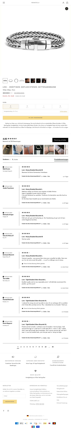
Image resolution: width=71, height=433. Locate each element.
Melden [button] (44, 176)
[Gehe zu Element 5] (27, 80)
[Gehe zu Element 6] (32, 80)
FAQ (58, 400)
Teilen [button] (48, 176)
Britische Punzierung (62, 403)
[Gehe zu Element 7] (38, 80)
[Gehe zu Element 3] (16, 80)
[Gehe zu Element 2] (10, 80)
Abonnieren (9, 401)
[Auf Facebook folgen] (4, 411)
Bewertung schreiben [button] (60, 140)
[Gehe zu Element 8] (44, 80)
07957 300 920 (40, 404)
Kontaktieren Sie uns (62, 397)
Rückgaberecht (60, 388)
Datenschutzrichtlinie (62, 391)
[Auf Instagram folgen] (8, 411)
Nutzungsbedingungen (62, 394)
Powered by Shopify (41, 419)
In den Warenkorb (35, 118)
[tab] (61, 160)
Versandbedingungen (62, 386)
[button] (7, 149)
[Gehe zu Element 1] (5, 80)
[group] (12, 138)
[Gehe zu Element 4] (21, 80)
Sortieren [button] (6, 159)
